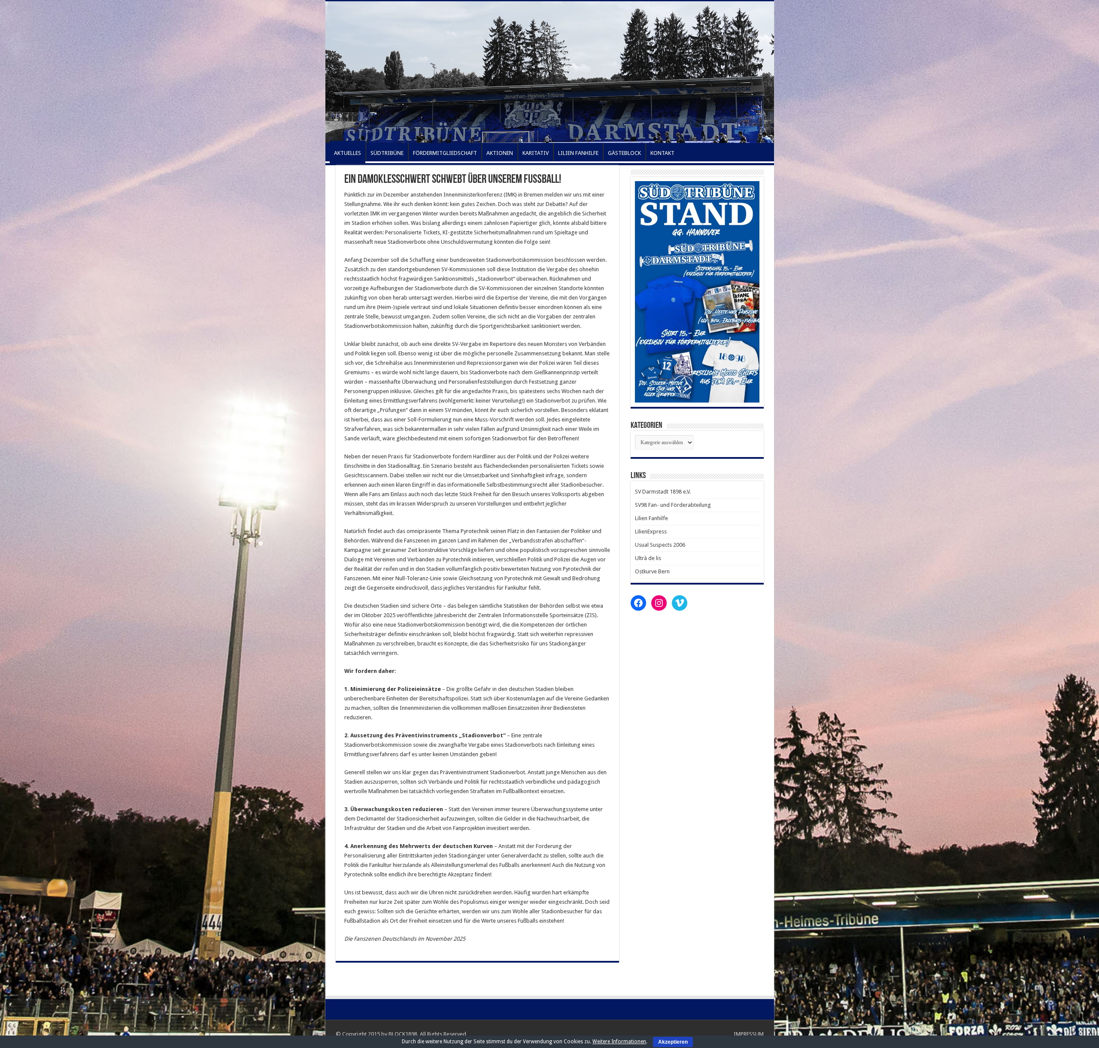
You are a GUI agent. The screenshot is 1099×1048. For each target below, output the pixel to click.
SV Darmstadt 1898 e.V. (663, 491)
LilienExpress (651, 531)
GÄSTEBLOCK (624, 153)
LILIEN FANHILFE (578, 153)
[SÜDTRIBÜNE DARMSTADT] (549, 72)
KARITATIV (535, 153)
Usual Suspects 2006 (660, 545)
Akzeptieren (673, 1042)
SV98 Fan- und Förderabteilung (673, 505)
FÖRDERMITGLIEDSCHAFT (445, 153)
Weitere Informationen (619, 1042)
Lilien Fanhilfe (651, 518)
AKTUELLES (347, 153)
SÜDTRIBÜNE (387, 153)
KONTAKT (662, 153)
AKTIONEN (499, 153)
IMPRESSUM (749, 1034)
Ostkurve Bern (652, 571)
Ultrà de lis (648, 558)
